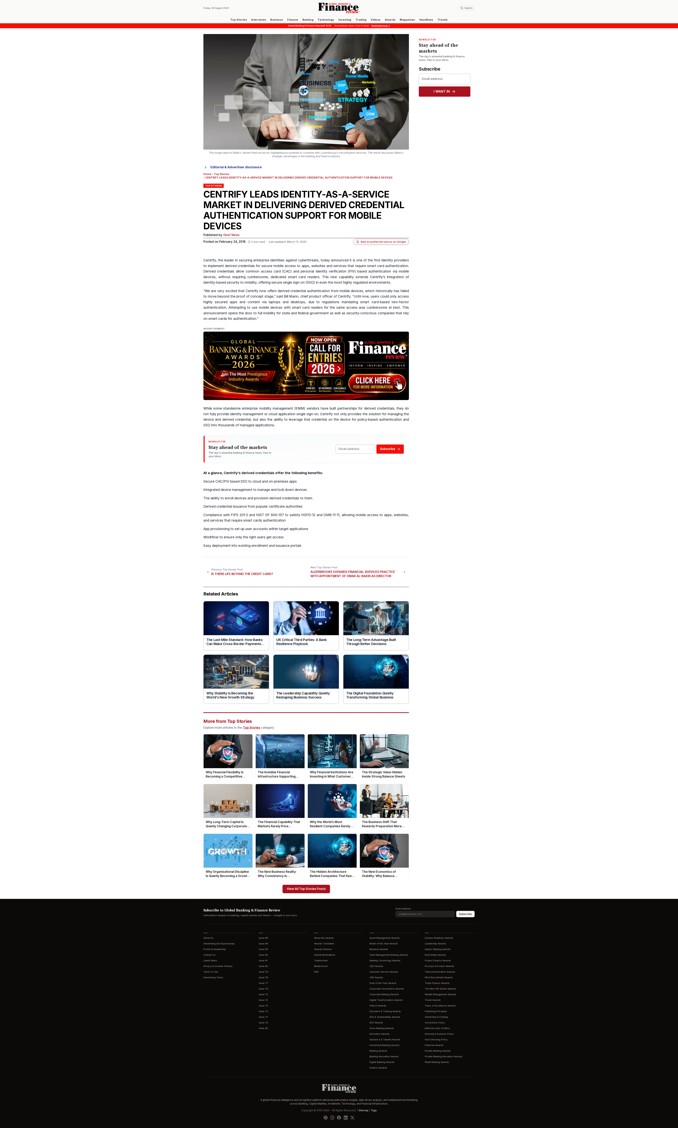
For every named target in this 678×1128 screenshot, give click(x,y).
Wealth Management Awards (440, 994)
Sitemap (363, 1110)
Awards (390, 19)
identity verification (331, 271)
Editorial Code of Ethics (437, 1028)
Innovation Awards (379, 1034)
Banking (307, 19)
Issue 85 (263, 938)
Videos (375, 19)
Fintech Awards (378, 1005)
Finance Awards (378, 1067)
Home (207, 174)
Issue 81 (263, 960)
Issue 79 (263, 971)
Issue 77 (263, 983)
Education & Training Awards (385, 1011)
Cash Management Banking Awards (389, 955)
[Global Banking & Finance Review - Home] (339, 8)
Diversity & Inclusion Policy (439, 1034)
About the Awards (324, 938)
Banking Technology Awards (385, 960)
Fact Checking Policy (436, 1039)
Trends (443, 19)
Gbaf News (231, 235)
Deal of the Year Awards (383, 983)
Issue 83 (263, 949)
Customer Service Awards (384, 971)
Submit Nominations (324, 955)
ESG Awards (376, 1022)
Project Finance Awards (438, 960)
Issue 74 (263, 1000)
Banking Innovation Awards (384, 1056)
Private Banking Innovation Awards (443, 1056)
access (278, 537)
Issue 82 (263, 955)
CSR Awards (376, 977)
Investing (344, 19)
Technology (326, 19)
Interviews (258, 19)
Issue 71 (263, 1017)
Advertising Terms (213, 977)
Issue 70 (263, 1022)
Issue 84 (263, 943)
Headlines (426, 19)
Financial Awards (434, 1045)
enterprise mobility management (267, 408)
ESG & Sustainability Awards (385, 1017)
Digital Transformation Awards (386, 1000)
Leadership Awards (435, 943)
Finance (292, 19)
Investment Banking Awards (384, 1045)
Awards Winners (323, 949)
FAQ (316, 971)
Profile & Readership (214, 949)
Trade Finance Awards (437, 983)
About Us (208, 938)
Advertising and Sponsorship (218, 943)
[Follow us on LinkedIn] (346, 1118)
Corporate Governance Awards (387, 988)
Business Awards (379, 949)
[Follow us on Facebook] (339, 1118)
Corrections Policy (435, 1022)
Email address (403, 908)
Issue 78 (263, 977)
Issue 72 (263, 1011)
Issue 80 (263, 966)
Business (276, 19)
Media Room (321, 966)
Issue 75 (263, 994)
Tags (374, 1110)
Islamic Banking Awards (438, 949)
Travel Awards (433, 1000)
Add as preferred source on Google (383, 241)
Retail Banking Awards (437, 1062)
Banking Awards (378, 1051)
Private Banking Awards (438, 1051)
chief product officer (316, 296)
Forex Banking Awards (382, 1028)
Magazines (407, 19)
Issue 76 (263, 988)
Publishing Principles (436, 1011)
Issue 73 (263, 1005)
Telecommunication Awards (440, 971)
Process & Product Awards (439, 966)
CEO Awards (376, 966)
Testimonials (321, 960)
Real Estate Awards (435, 955)
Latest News (210, 960)
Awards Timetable (324, 943)
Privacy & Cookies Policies (218, 966)
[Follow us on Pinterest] (326, 1118)
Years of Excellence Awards (440, 1005)
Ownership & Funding (436, 1017)
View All (263, 1028)
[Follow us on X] (352, 1118)
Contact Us (209, 955)
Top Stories (238, 19)
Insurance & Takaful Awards (385, 1039)
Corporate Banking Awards (384, 994)
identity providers (395, 260)
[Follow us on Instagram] (332, 1118)
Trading (361, 19)
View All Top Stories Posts (306, 889)
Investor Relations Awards (439, 938)
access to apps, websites (305, 266)
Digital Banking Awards (382, 1062)
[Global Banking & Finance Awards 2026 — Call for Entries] (306, 366)
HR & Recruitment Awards (439, 977)
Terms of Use (210, 971)
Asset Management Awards (385, 938)
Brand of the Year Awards (384, 943)
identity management (246, 414)
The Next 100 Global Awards (440, 988)
